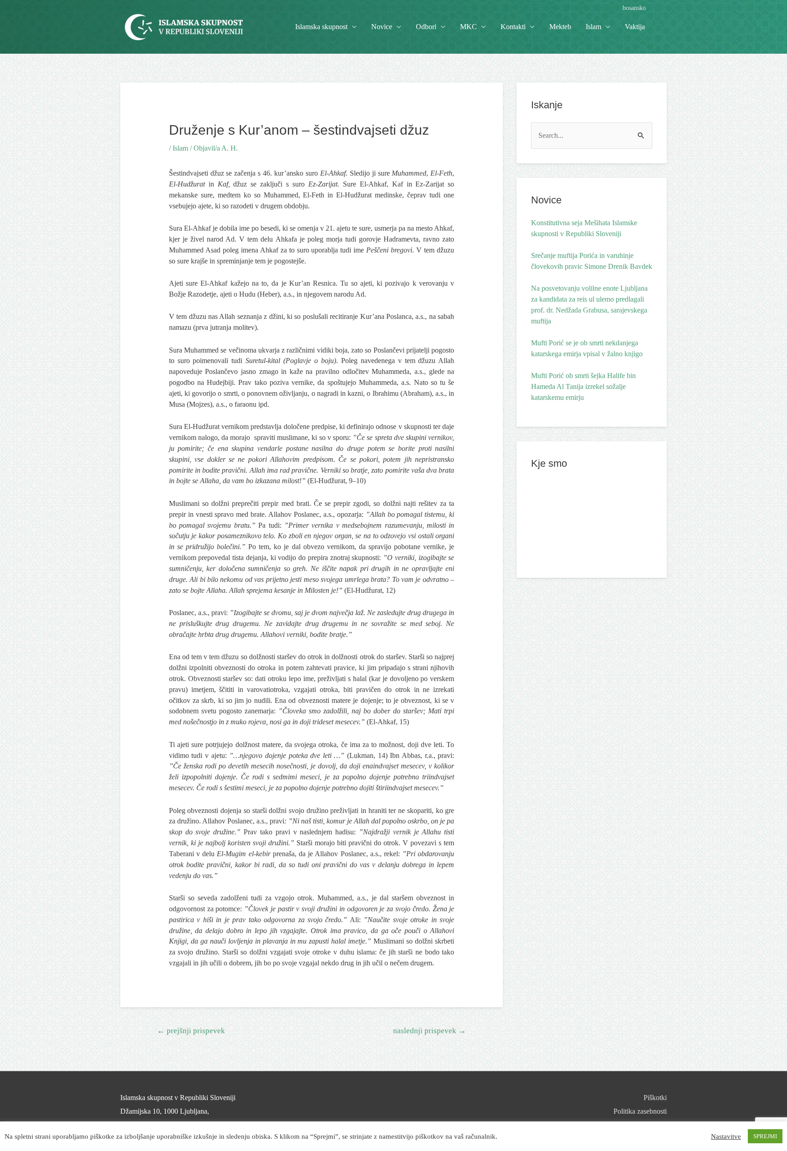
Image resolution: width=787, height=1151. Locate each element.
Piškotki (655, 1097)
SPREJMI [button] (765, 1136)
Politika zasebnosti (640, 1111)
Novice (381, 26)
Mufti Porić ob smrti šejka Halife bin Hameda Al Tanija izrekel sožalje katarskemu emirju (583, 386)
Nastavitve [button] (726, 1136)
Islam (180, 148)
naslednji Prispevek (429, 1030)
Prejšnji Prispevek (191, 1030)
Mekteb (560, 26)
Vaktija (635, 26)
